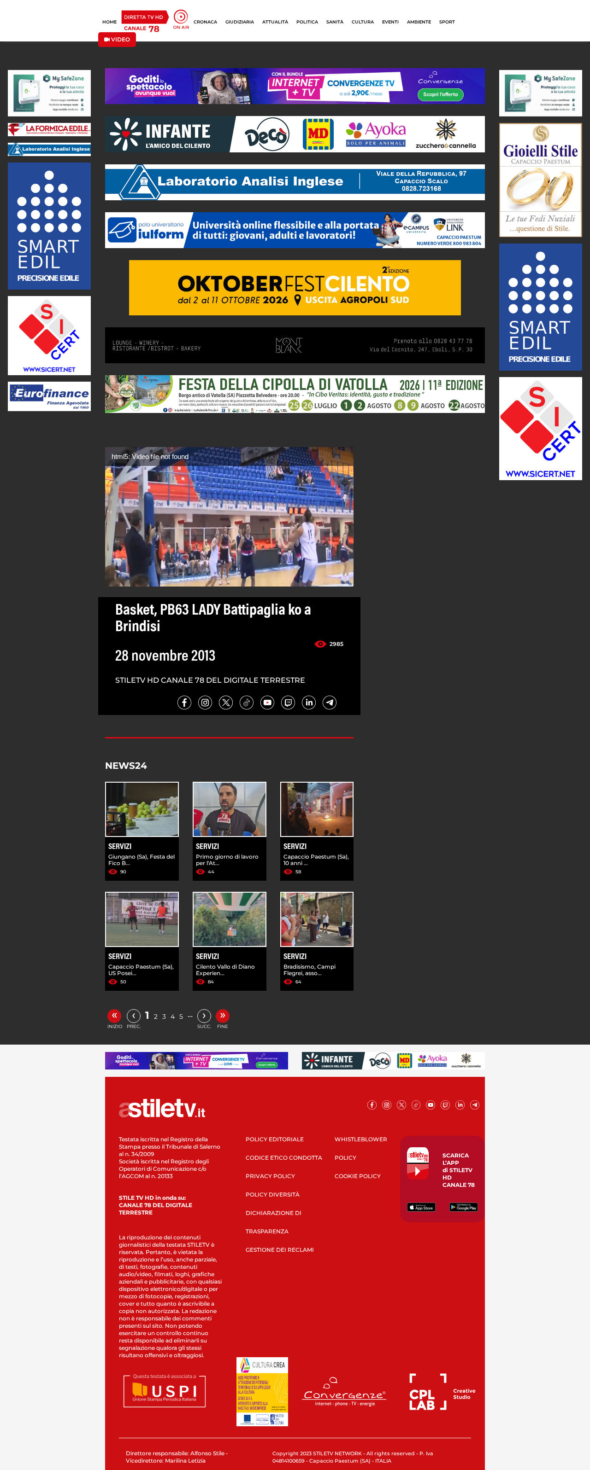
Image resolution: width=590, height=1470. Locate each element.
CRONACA (205, 21)
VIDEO (120, 39)
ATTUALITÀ (275, 21)
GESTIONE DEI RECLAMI (280, 1249)
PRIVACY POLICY (270, 1176)
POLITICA (307, 21)
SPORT (447, 21)
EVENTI (390, 21)
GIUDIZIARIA (239, 21)
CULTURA (363, 21)
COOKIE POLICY (358, 1176)
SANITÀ (334, 21)
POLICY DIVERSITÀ (273, 1194)
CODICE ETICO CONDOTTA (284, 1157)
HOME (109, 21)
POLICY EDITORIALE (275, 1139)
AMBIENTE (419, 21)
